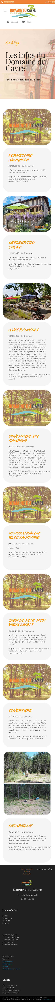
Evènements (8, 961)
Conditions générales (11, 990)
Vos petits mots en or (11, 969)
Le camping (7, 918)
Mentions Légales (10, 985)
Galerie (27, 871)
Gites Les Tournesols (11, 937)
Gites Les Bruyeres (10, 940)
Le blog (6, 923)
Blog (26, 22)
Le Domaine (7, 964)
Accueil (12, 22)
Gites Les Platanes (10, 945)
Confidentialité (9, 988)
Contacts (27, 874)
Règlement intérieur (11, 993)
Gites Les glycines (10, 935)
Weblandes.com (47, 999)
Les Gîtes (6, 920)
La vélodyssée (27, 869)
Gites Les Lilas (8, 942)
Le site (5, 966)
